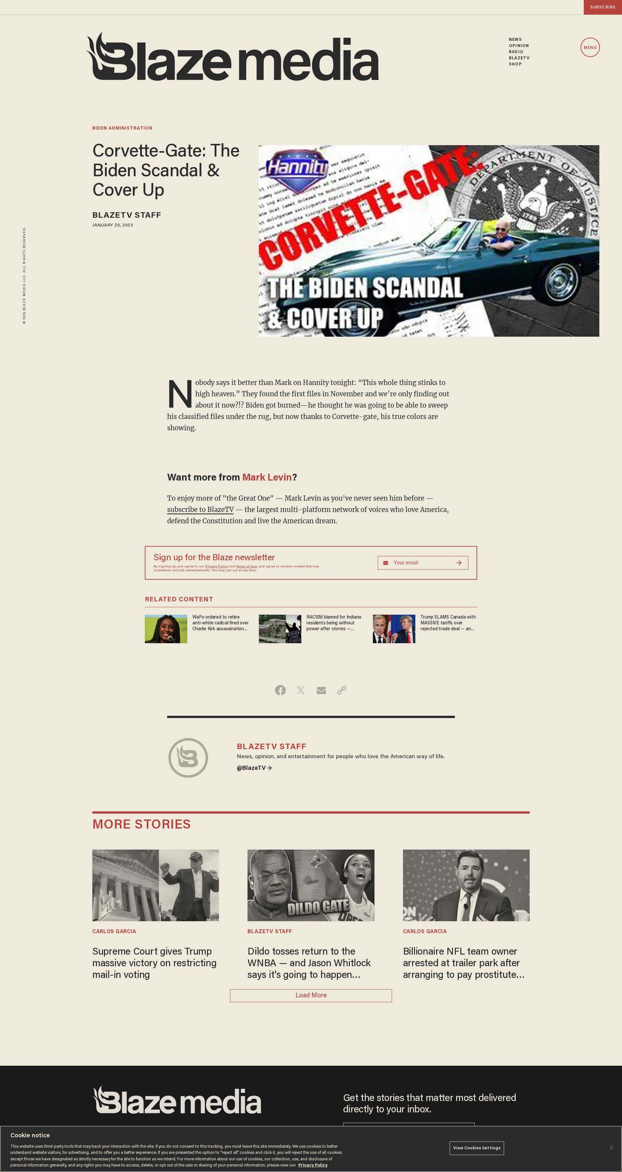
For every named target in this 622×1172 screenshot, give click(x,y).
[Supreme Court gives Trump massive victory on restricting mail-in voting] (155, 884)
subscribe (603, 7)
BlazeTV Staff (126, 216)
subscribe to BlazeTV (200, 509)
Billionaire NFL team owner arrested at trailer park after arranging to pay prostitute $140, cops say (461, 964)
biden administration (122, 128)
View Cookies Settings (477, 1148)
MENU (590, 48)
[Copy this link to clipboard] (341, 690)
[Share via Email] (321, 690)
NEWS (515, 40)
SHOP (515, 64)
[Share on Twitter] (300, 690)
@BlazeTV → (254, 769)
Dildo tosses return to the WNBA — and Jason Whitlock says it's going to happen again (309, 964)
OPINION (519, 46)
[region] (311, 1149)
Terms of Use (246, 566)
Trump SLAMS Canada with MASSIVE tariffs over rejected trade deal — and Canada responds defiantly (448, 623)
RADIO (516, 52)
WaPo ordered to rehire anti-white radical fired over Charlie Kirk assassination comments (220, 623)
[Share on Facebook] (280, 690)
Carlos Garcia (114, 931)
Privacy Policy (216, 566)
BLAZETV (519, 58)
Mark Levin (267, 478)
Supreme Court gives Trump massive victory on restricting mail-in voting (154, 964)
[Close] (612, 1148)
